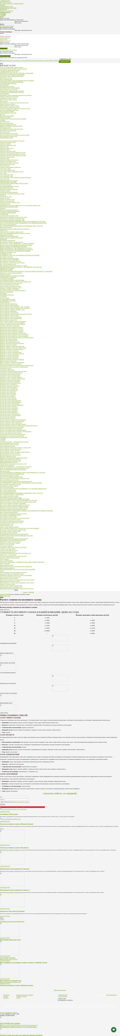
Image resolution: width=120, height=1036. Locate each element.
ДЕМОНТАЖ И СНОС (6, 6)
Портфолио (6, 995)
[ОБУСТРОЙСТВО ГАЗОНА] (4, 1022)
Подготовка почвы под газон (10, 939)
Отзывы (5, 996)
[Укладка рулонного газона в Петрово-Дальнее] (10, 819)
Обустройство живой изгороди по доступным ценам (18, 1027)
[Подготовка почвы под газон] (9, 936)
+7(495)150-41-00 (5, 0)
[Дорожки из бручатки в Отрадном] (12, 906)
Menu (1, 63)
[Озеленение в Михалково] (13, 809)
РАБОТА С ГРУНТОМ (6, 11)
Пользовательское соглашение (24, 995)
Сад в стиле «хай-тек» (8, 958)
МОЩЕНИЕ (3, 9)
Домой (2, 594)
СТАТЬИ (2, 15)
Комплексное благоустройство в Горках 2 (14, 890)
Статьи (18, 998)
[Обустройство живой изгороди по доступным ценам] (19, 1025)
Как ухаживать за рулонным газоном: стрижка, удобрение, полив (23, 962)
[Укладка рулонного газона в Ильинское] (12, 842)
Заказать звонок (65, 61)
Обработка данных (21, 996)
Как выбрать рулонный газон (10, 980)
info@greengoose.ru (111, 995)
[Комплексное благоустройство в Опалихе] (12, 864)
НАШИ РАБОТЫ (5, 12)
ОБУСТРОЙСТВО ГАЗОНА (10, 1023)
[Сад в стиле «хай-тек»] (9, 954)
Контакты (6, 998)
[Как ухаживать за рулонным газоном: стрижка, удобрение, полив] (8, 959)
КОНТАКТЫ (3, 39)
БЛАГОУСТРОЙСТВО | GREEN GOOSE (11, 3)
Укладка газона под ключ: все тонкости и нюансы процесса (21, 1035)
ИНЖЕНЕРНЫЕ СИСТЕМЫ (8, 8)
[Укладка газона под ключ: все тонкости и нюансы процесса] (4, 1033)
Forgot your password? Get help (8, 50)
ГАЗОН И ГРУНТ (5, 938)
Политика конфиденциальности (9, 1012)
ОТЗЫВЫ (3, 14)
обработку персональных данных (20, 802)
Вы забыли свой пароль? (7, 26)
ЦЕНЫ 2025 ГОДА (5, 41)
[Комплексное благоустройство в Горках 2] (12, 885)
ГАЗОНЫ (2, 5)
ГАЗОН (2, 919)
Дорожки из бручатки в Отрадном (12, 911)
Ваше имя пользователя (21, 21)
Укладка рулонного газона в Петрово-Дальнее (16, 824)
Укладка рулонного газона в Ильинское (14, 847)
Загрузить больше (5, 916)
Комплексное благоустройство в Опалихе (14, 869)
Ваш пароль (18, 22)
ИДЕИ (2, 17)
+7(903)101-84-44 (62, 996)
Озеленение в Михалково (9, 814)
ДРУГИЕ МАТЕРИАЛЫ (18, 921)
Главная (25, 592)
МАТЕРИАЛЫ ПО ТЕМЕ (6, 921)
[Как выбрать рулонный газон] (9, 977)
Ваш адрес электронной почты (23, 30)
